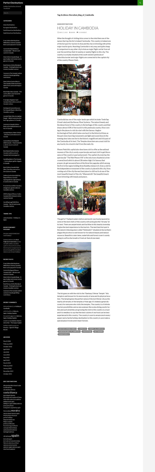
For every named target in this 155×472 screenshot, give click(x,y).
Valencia (5, 443)
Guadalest (18, 399)
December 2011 (8, 371)
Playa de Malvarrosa (9, 419)
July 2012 (6, 352)
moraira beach (7, 413)
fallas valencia (11, 399)
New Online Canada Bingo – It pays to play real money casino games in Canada (12, 279)
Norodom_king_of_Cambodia (69, 331)
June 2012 (6, 355)
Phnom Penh (87, 331)
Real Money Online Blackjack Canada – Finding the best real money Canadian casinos (12, 286)
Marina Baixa (7, 411)
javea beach (10, 405)
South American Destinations (12, 33)
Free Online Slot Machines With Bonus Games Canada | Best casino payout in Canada (12, 265)
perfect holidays (7, 417)
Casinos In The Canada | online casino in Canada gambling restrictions (12, 293)
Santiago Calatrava (8, 432)
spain (15, 435)
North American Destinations (12, 30)
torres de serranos (8, 441)
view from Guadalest (9, 449)
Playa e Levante (7, 421)
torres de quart (7, 439)
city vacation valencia (9, 389)
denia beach (6, 395)
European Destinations (10, 27)
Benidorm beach (13, 385)
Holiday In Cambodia (77, 28)
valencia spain (16, 447)
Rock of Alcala (13, 427)
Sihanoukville (64, 334)
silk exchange (7, 436)
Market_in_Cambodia (96, 329)
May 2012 (6, 357)
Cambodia (82, 329)
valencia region (7, 447)
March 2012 (7, 363)
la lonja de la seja (8, 407)
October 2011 (7, 374)
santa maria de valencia (10, 430)
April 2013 (6, 349)
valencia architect (14, 443)
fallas (4, 399)
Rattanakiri (99, 331)
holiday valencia (17, 403)
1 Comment (83, 32)
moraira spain (16, 413)
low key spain (17, 407)
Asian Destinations (65, 24)
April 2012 (6, 360)
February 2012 (7, 366)
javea (4, 405)
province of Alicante (9, 423)
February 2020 (7, 344)
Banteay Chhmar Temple (67, 329)
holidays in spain (8, 403)
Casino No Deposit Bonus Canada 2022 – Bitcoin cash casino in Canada (11, 272)
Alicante (5, 385)
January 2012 (7, 368)
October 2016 (7, 346)
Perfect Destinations (13, 2)
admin (73, 32)
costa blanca (10, 392)
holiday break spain (8, 401)
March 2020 (7, 341)
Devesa (13, 395)
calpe (19, 385)
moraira (15, 410)
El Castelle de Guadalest (10, 397)
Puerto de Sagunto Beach (10, 425)
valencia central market (10, 445)
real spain (6, 427)
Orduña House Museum (10, 415)
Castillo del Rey (7, 387)
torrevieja (17, 441)
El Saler (19, 397)
